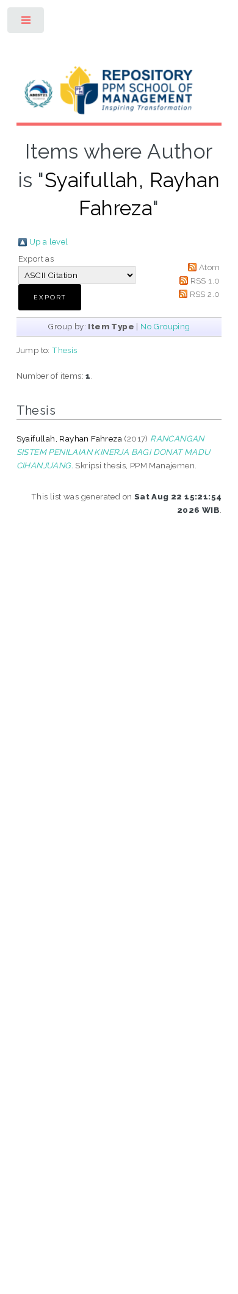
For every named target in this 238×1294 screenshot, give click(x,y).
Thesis (64, 350)
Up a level (48, 241)
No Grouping (165, 326)
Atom (209, 267)
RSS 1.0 (205, 280)
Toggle (26, 23)
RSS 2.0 (205, 294)
